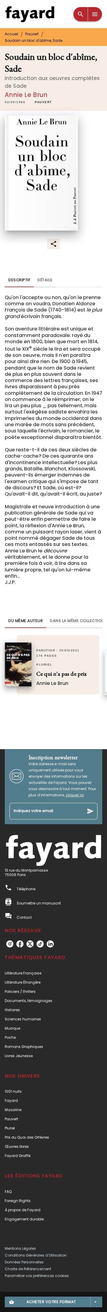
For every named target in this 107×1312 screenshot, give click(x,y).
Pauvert (32, 33)
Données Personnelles (24, 1262)
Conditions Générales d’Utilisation (36, 1255)
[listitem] (10, 944)
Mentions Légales (20, 1248)
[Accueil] (30, 14)
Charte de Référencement (28, 1268)
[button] (43, 102)
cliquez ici (75, 795)
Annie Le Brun (26, 94)
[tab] (19, 280)
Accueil (11, 33)
